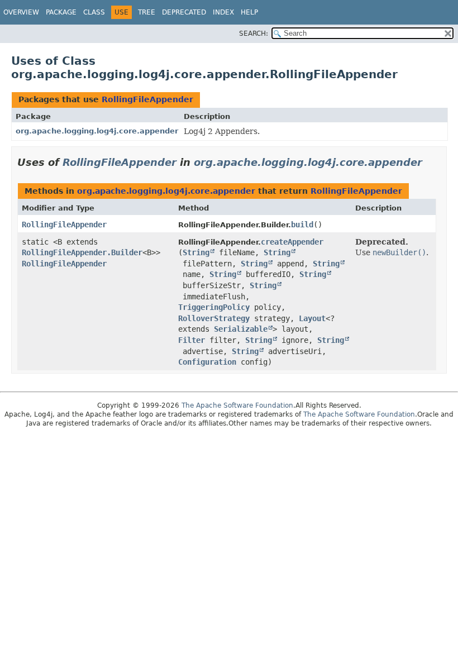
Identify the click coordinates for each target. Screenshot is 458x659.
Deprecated (184, 12)
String (196, 252)
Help (249, 12)
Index (223, 12)
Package (61, 12)
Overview (21, 12)
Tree (146, 12)
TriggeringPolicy (214, 307)
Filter (191, 340)
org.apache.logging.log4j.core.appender (97, 131)
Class (94, 12)
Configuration (207, 361)
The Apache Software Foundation (237, 405)
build (302, 224)
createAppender (292, 241)
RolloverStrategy (214, 318)
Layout (312, 318)
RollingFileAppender (147, 99)
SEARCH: (253, 33)
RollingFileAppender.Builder (82, 252)
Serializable (241, 328)
